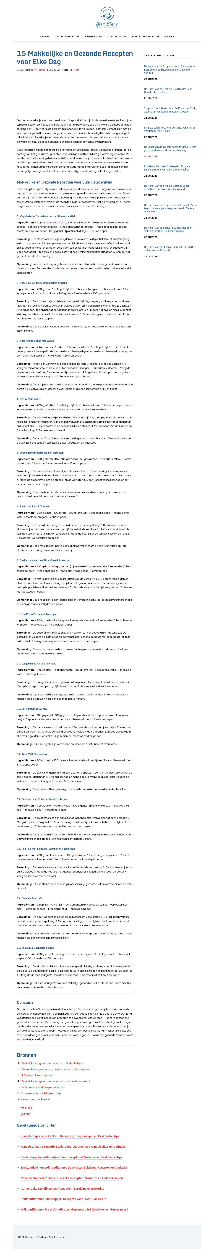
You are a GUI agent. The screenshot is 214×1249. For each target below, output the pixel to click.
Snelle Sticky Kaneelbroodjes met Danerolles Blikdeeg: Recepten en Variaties (74, 1167)
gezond (26, 1114)
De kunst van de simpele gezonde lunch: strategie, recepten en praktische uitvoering (170, 148)
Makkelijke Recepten (146, 36)
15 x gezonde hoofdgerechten (41, 1093)
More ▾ (169, 36)
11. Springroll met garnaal (37, 1075)
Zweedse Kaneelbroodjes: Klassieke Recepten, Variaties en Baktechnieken (72, 1177)
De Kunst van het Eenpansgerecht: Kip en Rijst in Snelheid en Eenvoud (170, 248)
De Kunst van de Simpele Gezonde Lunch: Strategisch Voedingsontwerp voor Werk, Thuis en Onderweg (170, 208)
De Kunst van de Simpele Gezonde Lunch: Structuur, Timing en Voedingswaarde (167, 187)
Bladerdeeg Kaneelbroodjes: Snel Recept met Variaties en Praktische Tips (71, 1157)
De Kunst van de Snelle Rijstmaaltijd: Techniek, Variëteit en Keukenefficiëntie (168, 229)
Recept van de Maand (35, 1099)
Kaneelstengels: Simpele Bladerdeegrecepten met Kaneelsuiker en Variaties (73, 1146)
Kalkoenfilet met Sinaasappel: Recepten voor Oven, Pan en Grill (64, 1198)
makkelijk (27, 1108)
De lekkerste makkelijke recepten (43, 1087)
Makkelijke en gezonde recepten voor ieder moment (55, 1081)
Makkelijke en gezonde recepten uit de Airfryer (52, 1063)
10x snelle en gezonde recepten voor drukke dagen (55, 1069)
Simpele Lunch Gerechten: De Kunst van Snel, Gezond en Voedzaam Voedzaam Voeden (170, 110)
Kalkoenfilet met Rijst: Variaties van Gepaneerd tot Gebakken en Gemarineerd (74, 1209)
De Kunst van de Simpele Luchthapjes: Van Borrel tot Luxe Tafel (168, 90)
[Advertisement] (75, 96)
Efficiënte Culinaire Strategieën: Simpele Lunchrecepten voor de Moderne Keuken (167, 168)
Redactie (40, 70)
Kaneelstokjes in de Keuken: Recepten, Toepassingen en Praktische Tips (70, 1136)
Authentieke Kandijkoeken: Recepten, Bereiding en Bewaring (62, 1188)
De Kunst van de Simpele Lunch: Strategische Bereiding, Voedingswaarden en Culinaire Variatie (169, 69)
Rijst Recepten (117, 36)
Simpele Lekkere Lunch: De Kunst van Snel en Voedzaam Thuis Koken (169, 129)
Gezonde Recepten (67, 36)
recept (45, 36)
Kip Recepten (93, 36)
